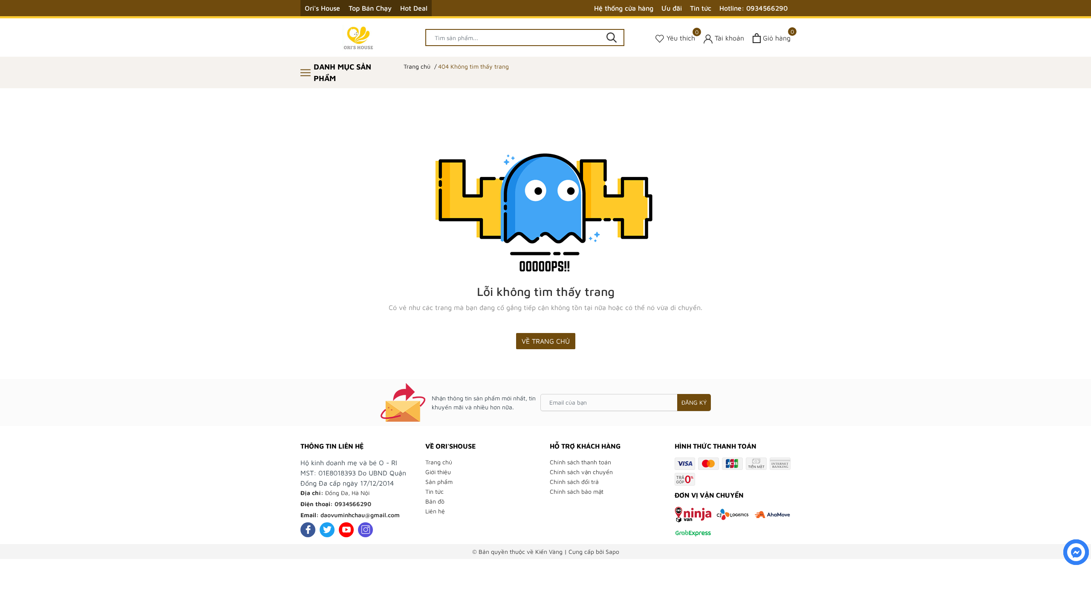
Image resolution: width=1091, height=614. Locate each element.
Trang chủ (438, 462)
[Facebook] (307, 529)
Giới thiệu (438, 471)
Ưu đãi (671, 8)
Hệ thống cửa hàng (623, 8)
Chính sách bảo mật (576, 491)
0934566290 (353, 503)
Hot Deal (413, 8)
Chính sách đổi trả (574, 481)
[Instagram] (365, 529)
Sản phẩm (439, 481)
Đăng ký (694, 402)
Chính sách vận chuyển (581, 471)
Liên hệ (435, 511)
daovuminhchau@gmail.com (360, 514)
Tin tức (700, 8)
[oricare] (358, 37)
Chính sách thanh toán (580, 462)
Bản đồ (434, 501)
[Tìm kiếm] (611, 37)
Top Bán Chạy (370, 8)
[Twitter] (327, 529)
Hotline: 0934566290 (753, 8)
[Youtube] (346, 529)
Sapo (612, 551)
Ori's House (322, 8)
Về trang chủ (546, 341)
